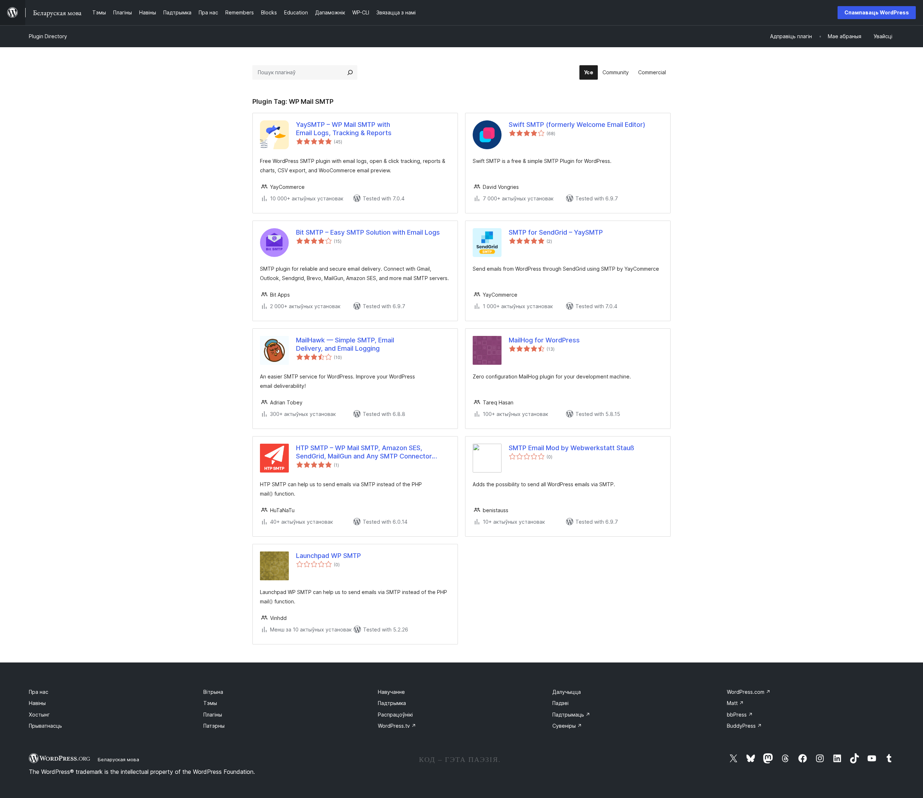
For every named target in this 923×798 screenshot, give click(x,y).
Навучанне (391, 692)
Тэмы (210, 703)
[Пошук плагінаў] (350, 72)
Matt (735, 703)
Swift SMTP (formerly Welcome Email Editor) (577, 124)
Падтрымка (392, 703)
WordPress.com (748, 692)
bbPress (740, 714)
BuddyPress (744, 726)
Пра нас (38, 692)
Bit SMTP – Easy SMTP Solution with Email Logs (368, 232)
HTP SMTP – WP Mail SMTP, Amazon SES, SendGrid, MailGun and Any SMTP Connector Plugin (364, 452)
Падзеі (560, 703)
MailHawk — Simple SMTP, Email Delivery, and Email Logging (345, 344)
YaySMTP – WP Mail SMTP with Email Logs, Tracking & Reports (344, 129)
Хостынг (39, 714)
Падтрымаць (571, 714)
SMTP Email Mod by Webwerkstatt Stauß (571, 448)
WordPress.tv (397, 726)
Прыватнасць (45, 726)
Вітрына (213, 692)
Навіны (37, 703)
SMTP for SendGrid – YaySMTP (556, 232)
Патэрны (214, 726)
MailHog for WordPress (544, 340)
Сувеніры (567, 726)
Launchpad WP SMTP (328, 555)
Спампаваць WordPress (876, 12)
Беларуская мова (118, 759)
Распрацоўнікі (395, 714)
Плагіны (212, 714)
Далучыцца (566, 692)
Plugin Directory (48, 36)
